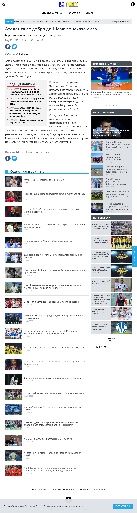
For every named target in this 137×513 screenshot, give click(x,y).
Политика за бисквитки (63, 489)
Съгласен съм (123, 506)
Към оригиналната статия (38, 152)
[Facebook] (8, 46)
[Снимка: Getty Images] (68, 54)
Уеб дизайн (100, 489)
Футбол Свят (75, 12)
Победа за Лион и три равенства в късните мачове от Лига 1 (55, 21)
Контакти (84, 489)
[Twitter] (14, 46)
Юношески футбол (52, 12)
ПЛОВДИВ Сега (111, 345)
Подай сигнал (134, 258)
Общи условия (38, 489)
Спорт (89, 12)
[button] (3, 4)
